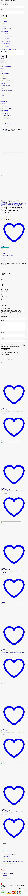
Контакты (5, 875)
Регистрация (6, 46)
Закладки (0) (3, 1)
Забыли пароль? (3, 18)
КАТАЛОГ (4, 26)
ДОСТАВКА (7, 38)
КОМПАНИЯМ (7, 43)
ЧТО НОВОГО (7, 36)
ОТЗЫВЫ (6, 33)
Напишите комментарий (6, 218)
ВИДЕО (3, 23)
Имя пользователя (4, 4)
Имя (2, 332)
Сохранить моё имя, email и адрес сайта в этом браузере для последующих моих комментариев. (14, 345)
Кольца (7, 129)
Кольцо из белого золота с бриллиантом (12, 812)
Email (2, 338)
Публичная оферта (7, 878)
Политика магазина (7, 258)
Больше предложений (8, 255)
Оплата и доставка (7, 858)
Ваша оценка (4, 316)
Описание (5, 250)
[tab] (14, 251)
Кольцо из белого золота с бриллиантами (12, 411)
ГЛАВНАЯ (4, 21)
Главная (4, 129)
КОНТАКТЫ (4, 31)
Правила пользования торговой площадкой (13, 861)
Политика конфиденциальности (10, 854)
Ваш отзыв (4, 320)
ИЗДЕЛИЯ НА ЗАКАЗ (6, 28)
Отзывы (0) (5, 253)
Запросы (4, 260)
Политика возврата (7, 856)
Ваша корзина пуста (4, 60)
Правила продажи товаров (9, 863)
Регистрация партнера (8, 873)
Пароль (1, 9)
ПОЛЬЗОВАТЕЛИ (5, 41)
